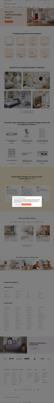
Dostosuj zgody (17, 204)
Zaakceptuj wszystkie (26, 204)
